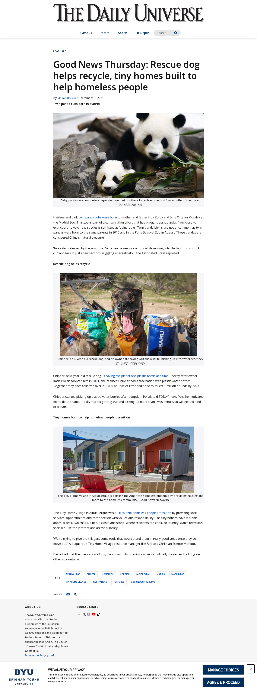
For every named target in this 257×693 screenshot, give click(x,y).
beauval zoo (73, 574)
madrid (161, 574)
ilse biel (124, 574)
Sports (123, 33)
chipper (91, 574)
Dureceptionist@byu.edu (40, 655)
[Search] (175, 33)
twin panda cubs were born (97, 217)
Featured (60, 51)
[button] (251, 669)
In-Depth (142, 33)
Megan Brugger (68, 97)
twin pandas (100, 582)
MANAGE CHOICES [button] (223, 669)
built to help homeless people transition (143, 513)
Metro (105, 33)
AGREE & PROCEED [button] (223, 682)
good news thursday (143, 582)
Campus (86, 33)
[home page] (128, 17)
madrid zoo (177, 574)
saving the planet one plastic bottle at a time (137, 376)
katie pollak (143, 574)
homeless (108, 574)
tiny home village (76, 582)
